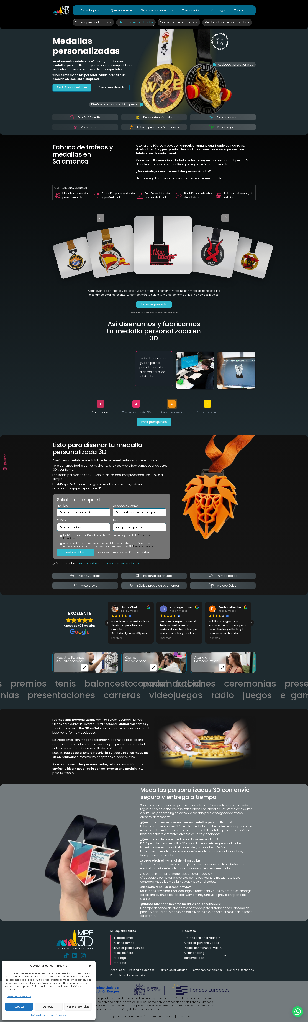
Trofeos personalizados (91, 22)
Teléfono (63, 520)
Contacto (241, 10)
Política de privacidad (42, 1014)
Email (116, 520)
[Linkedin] (75, 955)
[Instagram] (83, 955)
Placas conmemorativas (177, 22)
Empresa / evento (125, 505)
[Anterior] (100, 218)
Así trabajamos (91, 10)
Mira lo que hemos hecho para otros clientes (109, 563)
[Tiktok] (66, 955)
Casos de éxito (192, 10)
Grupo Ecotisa (185, 1016)
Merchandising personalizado (225, 22)
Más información (143, 546)
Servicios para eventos (157, 10)
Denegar (49, 1006)
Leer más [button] (116, 638)
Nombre (62, 505)
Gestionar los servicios (19, 996)
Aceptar (19, 1006)
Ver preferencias (78, 1006)
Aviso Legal (62, 1014)
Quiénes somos (121, 10)
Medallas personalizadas (136, 22)
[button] (90, 966)
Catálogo (218, 10)
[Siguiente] (225, 218)
